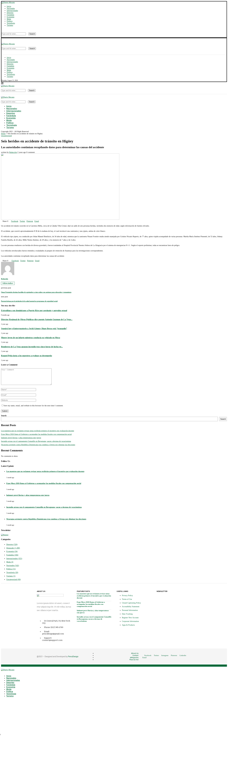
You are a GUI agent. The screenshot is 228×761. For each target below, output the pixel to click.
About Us (134, 653)
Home (3, 134)
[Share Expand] (39, 221)
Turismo (10, 25)
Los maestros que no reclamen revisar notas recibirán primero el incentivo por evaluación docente (37, 431)
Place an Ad (133, 660)
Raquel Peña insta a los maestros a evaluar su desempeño (26, 355)
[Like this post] (9, 221)
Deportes (10, 13)
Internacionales (12, 11)
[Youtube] (6, 29)
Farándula (10, 15)
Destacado (13, 548)
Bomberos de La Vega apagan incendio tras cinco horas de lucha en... (32, 346)
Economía (10, 17)
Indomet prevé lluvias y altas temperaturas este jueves (21, 438)
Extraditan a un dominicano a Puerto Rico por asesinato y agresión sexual (34, 310)
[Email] (8, 29)
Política (9, 21)
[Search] (2, 31)
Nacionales (11, 8)
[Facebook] (2, 29)
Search (32, 34)
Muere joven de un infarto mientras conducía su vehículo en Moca (30, 337)
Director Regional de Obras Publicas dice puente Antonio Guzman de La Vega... (36, 319)
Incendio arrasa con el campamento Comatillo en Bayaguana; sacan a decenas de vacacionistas (36, 441)
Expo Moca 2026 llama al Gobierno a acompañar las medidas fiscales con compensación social (36, 434)
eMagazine (134, 657)
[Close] (2, 36)
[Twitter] (4, 29)
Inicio (9, 6)
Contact (135, 655)
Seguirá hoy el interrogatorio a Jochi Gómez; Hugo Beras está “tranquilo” (34, 328)
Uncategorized (13, 579)
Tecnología (11, 23)
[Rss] (10, 29)
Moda (9, 19)
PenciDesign (73, 656)
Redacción (13, 152)
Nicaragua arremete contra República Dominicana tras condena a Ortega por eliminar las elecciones (38, 445)
